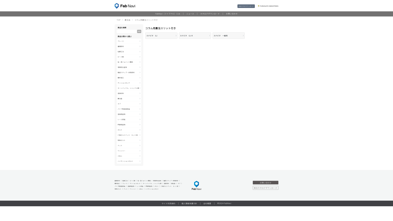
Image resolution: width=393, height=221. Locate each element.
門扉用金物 (121, 125)
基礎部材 (121, 46)
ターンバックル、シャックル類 (128, 88)
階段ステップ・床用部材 (126, 72)
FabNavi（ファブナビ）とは (167, 14)
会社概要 (207, 203)
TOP (119, 20)
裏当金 (127, 20)
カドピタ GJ (151, 35)
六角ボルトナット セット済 (128, 135)
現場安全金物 (122, 67)
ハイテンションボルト (125, 161)
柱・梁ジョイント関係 (125, 62)
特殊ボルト (121, 140)
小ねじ (120, 156)
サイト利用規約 (168, 203)
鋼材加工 (121, 78)
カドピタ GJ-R (186, 35)
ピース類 (121, 57)
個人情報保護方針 (189, 203)
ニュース (190, 14)
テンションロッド (124, 83)
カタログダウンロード (210, 14)
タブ (119, 104)
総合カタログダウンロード (246, 6)
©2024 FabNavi (224, 203)
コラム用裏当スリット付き (146, 20)
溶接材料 (121, 93)
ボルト (120, 130)
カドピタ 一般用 (221, 35)
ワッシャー (121, 151)
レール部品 (121, 119)
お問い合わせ (232, 14)
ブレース (121, 41)
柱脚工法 (121, 52)
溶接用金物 (121, 114)
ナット (120, 145)
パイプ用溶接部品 (124, 109)
